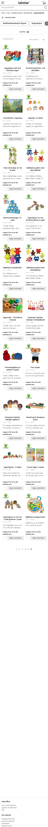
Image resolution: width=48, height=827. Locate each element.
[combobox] (24, 7)
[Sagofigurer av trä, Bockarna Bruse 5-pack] (35, 206)
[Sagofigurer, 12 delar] (13, 455)
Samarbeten (5, 823)
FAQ (3, 810)
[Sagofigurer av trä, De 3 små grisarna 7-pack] (13, 505)
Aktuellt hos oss (7, 826)
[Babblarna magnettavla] (35, 505)
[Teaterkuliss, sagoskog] (13, 106)
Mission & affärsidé (8, 821)
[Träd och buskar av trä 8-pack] (13, 156)
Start (3, 13)
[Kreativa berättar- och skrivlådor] (35, 56)
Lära (8, 13)
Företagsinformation (8, 819)
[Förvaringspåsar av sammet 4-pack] (13, 355)
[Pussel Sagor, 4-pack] (35, 455)
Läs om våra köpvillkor (9, 805)
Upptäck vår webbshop (9, 808)
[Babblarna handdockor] (13, 255)
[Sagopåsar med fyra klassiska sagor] (13, 56)
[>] (31, 549)
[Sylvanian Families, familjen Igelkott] (13, 405)
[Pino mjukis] (35, 355)
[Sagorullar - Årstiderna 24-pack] (13, 305)
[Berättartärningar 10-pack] (13, 206)
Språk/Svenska (17, 13)
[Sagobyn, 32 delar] (35, 106)
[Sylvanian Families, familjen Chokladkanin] (35, 305)
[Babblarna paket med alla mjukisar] (35, 156)
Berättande (28, 13)
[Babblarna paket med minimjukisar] (35, 255)
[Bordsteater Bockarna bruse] (35, 405)
